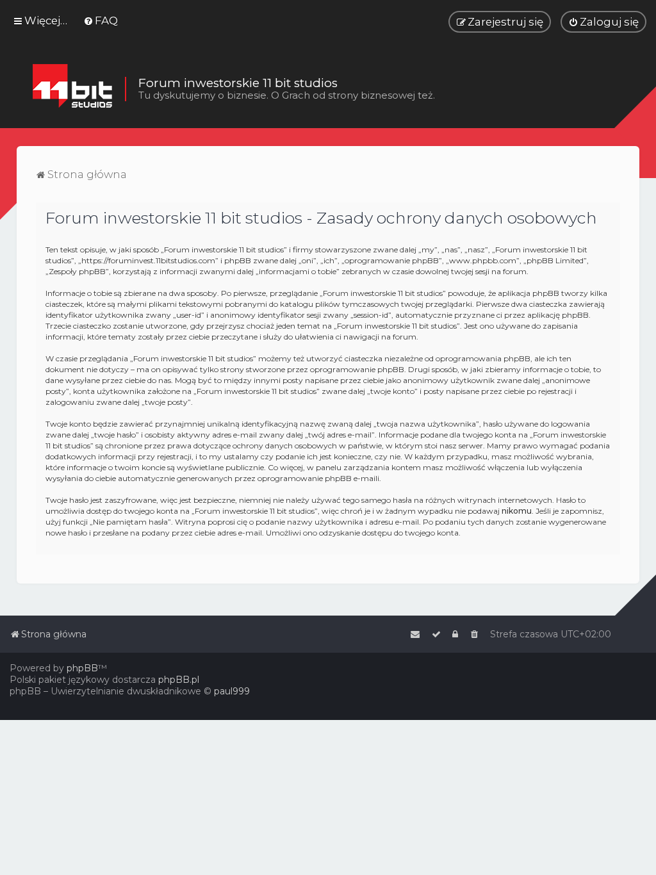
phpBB (82, 668)
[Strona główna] (72, 89)
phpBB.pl (178, 679)
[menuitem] (100, 20)
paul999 (232, 691)
